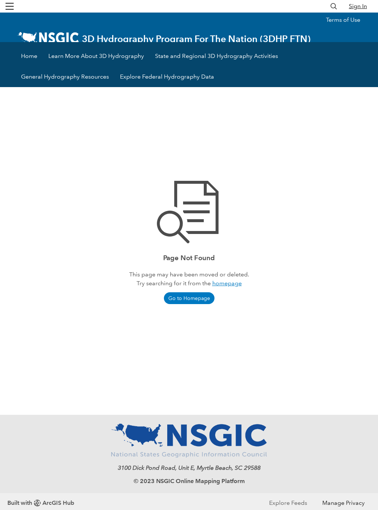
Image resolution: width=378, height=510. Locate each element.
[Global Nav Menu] (9, 6)
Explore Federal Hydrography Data (167, 76)
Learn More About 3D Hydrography (96, 55)
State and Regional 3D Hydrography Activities (216, 55)
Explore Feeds (288, 502)
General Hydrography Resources (65, 76)
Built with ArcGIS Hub (40, 502)
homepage (227, 283)
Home (29, 55)
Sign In (358, 6)
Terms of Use (343, 19)
